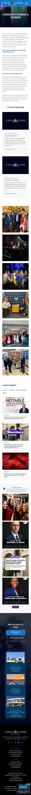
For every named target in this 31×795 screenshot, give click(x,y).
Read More (7, 149)
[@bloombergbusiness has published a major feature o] (15, 563)
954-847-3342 (17, 97)
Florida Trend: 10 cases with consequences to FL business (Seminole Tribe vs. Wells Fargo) (15, 475)
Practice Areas (12, 100)
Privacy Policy (7, 788)
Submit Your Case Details (16, 632)
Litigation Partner (11, 136)
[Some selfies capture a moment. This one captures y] (15, 507)
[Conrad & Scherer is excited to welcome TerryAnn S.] (15, 591)
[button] (2, 6)
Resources (12, 390)
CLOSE (29, 784)
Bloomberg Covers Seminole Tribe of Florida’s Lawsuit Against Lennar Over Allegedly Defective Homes (13, 446)
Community (5, 390)
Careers (4, 392)
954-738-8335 (17, 638)
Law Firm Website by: (12, 790)
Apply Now (13, 149)
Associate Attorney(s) (12, 180)
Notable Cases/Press (21, 390)
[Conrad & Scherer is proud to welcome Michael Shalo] (15, 535)
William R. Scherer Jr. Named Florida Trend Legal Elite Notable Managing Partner (15, 417)
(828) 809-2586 (17, 691)
